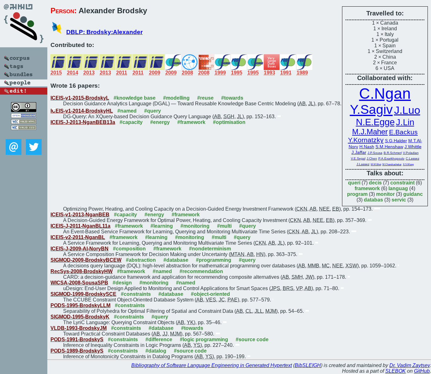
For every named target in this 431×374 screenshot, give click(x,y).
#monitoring (195, 226)
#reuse (205, 98)
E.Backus (403, 132)
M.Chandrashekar (392, 164)
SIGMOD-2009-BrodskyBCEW (85, 260)
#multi (224, 226)
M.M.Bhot (376, 164)
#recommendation (201, 271)
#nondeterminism (210, 248)
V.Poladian (411, 153)
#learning (162, 226)
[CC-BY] (23, 110)
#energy (160, 122)
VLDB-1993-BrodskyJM (78, 328)
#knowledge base (135, 98)
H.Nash (366, 146)
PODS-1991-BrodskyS (76, 339)
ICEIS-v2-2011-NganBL (77, 237)
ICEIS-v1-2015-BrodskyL (79, 98)
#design (122, 282)
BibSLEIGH (308, 365)
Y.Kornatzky (366, 139)
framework (367, 188)
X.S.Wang (408, 164)
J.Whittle (413, 146)
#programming (213, 260)
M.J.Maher (370, 131)
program (357, 194)
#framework (191, 122)
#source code (252, 339)
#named (127, 111)
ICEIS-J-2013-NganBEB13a (82, 122)
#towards (232, 98)
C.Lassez (412, 158)
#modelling (176, 98)
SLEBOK (395, 371)
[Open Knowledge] (23, 116)
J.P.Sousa (375, 153)
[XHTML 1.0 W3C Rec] (23, 122)
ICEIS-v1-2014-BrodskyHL (81, 111)
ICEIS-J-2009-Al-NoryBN (79, 248)
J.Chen (372, 158)
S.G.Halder (396, 140)
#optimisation (229, 122)
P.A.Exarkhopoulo (391, 158)
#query (152, 111)
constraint (402, 182)
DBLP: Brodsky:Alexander (104, 32)
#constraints (136, 294)
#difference (158, 339)
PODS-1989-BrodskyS (76, 351)
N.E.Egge (375, 122)
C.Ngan (385, 93)
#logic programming (204, 339)
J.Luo (407, 110)
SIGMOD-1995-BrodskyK (79, 316)
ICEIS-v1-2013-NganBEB (79, 214)
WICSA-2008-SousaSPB (79, 282)
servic (399, 199)
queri (354, 182)
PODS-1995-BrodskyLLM (80, 305)
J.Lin (405, 122)
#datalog (155, 351)
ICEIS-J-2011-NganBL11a (80, 226)
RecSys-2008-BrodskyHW (81, 271)
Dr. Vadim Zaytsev (409, 365)
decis (375, 182)
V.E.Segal (358, 158)
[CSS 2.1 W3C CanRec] (23, 134)
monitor (385, 194)
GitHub (422, 371)
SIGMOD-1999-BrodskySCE (83, 294)
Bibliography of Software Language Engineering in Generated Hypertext (211, 365)
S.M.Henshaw (389, 146)
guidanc (413, 194)
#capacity (131, 122)
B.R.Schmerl (393, 153)
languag (398, 188)
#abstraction (141, 260)
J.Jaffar (358, 152)
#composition (129, 248)
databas (373, 199)
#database (175, 260)
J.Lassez (363, 164)
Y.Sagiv (371, 109)
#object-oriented (210, 294)
